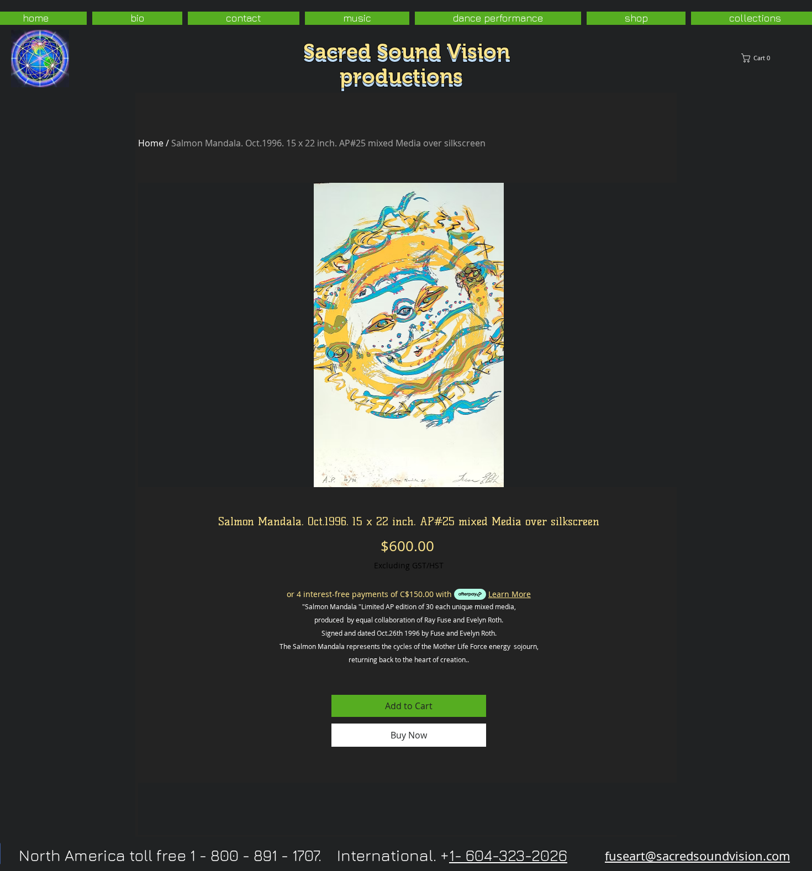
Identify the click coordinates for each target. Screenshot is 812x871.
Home (151, 143)
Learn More (509, 594)
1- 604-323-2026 (508, 855)
